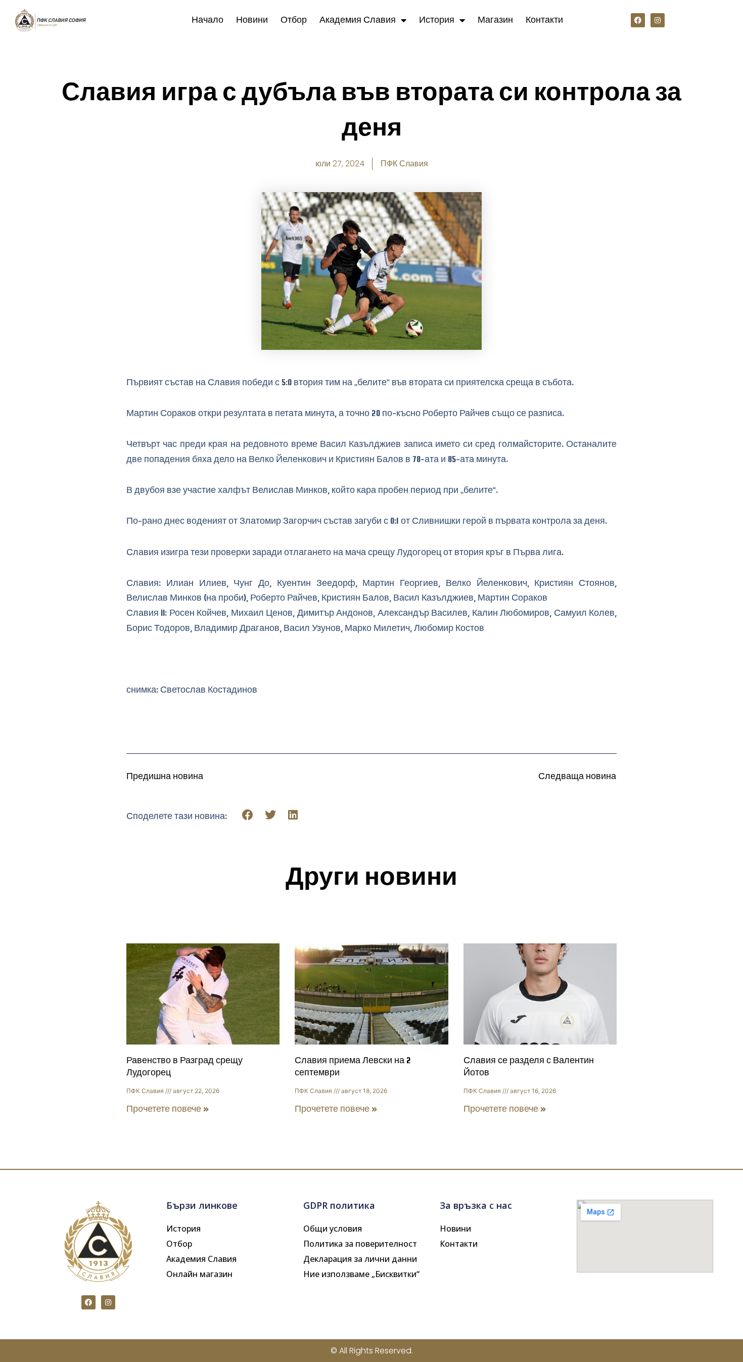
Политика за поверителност (360, 1244)
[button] (248, 815)
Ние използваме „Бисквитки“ (361, 1274)
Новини (252, 20)
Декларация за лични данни (360, 1259)
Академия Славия (357, 20)
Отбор (294, 20)
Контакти (544, 20)
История (436, 20)
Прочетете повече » (167, 1109)
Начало (207, 20)
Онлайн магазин (199, 1274)
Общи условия (332, 1228)
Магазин (495, 20)
